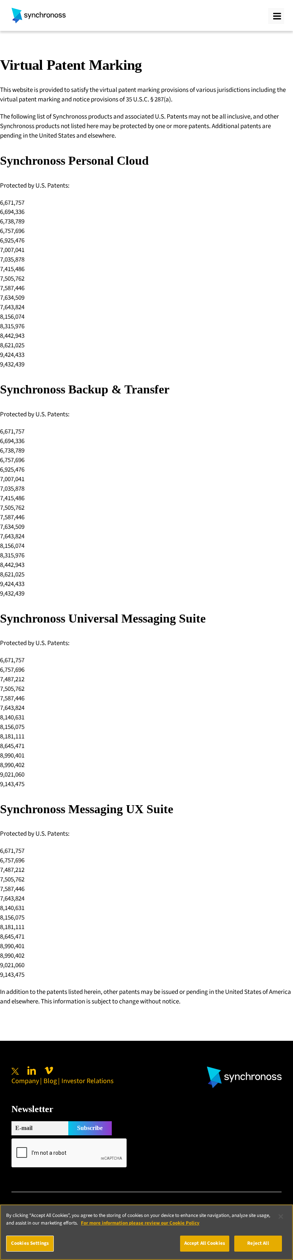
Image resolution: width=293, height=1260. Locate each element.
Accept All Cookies (204, 1243)
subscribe (90, 1128)
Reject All (258, 1243)
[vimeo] (49, 1070)
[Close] (280, 1216)
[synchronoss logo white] (244, 1069)
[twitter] (15, 1071)
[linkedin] (31, 1070)
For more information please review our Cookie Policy (140, 1223)
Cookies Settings (30, 1243)
